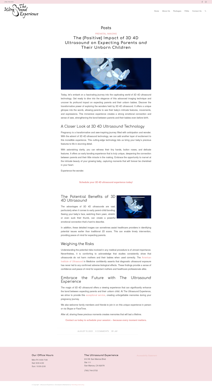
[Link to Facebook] (202, 2)
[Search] (205, 11)
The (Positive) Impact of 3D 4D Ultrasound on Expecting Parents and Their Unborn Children (106, 43)
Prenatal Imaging (106, 34)
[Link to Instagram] (206, 2)
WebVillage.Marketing (77, 385)
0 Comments (102, 331)
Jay (116, 331)
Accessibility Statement (147, 355)
